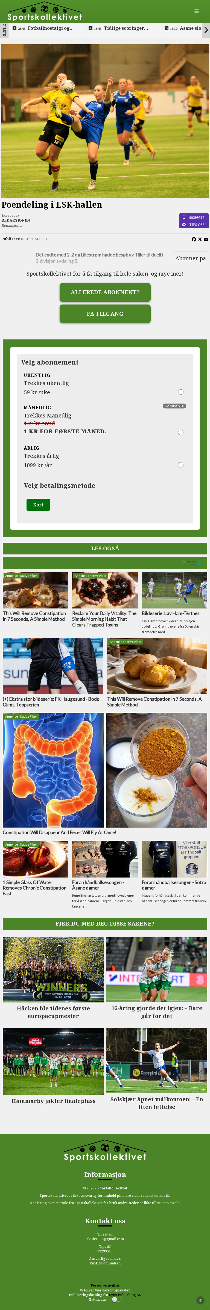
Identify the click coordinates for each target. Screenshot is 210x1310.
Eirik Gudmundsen (105, 1263)
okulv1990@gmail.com (105, 1239)
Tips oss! (197, 224)
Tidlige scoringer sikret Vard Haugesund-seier (121, 28)
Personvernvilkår (105, 1285)
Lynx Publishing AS (125, 1295)
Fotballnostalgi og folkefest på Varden (44, 28)
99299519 (197, 217)
